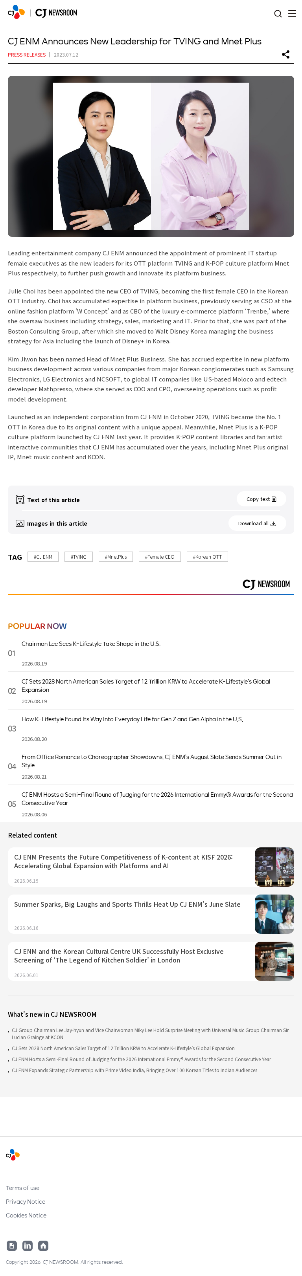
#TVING (79, 556)
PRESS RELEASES (27, 54)
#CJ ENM (43, 556)
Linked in (27, 1246)
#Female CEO (160, 556)
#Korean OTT (207, 556)
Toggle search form (277, 13)
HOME (16, 12)
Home (43, 1246)
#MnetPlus (116, 556)
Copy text (258, 498)
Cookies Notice (26, 1215)
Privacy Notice (25, 1201)
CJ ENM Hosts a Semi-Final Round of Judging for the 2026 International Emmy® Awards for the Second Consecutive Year (141, 1059)
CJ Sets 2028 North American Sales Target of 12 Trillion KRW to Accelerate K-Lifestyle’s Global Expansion (123, 1048)
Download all (253, 523)
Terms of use (22, 1188)
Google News (12, 1246)
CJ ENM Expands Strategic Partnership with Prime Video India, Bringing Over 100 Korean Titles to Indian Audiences (134, 1070)
